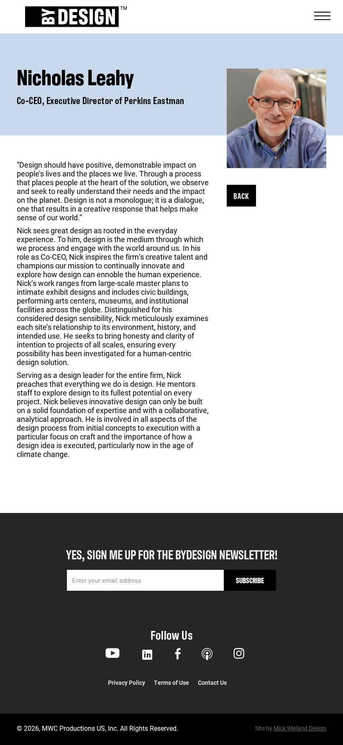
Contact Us (212, 682)
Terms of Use (171, 682)
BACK (241, 195)
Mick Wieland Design (300, 728)
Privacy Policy (126, 682)
